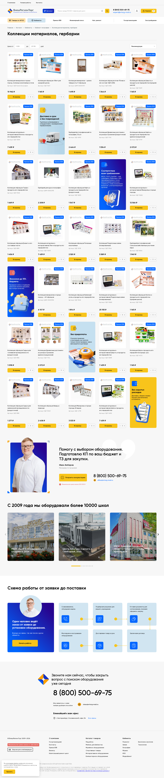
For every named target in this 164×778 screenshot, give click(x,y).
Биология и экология (145, 742)
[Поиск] (107, 11)
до (27, 46)
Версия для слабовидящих (22, 749)
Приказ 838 (57, 20)
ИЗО (124, 753)
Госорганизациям (130, 20)
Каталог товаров (93, 738)
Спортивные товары (93, 750)
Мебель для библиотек (94, 745)
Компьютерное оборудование (97, 756)
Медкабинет (127, 756)
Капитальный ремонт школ (59, 753)
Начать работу (25, 643)
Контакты (39, 3)
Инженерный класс (77, 20)
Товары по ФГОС (18, 20)
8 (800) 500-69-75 (121, 10)
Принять (9, 772)
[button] (102, 11)
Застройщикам (151, 20)
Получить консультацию (75, 477)
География (126, 747)
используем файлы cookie (14, 763)
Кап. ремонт (96, 20)
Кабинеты (127, 738)
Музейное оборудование (95, 747)
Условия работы (25, 3)
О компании (11, 3)
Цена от (10, 46)
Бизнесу (52, 750)
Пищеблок (89, 742)
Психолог (126, 742)
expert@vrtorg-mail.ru (122, 12)
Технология (142, 745)
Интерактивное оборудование (97, 753)
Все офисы (92, 718)
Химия (125, 745)
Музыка (125, 750)
